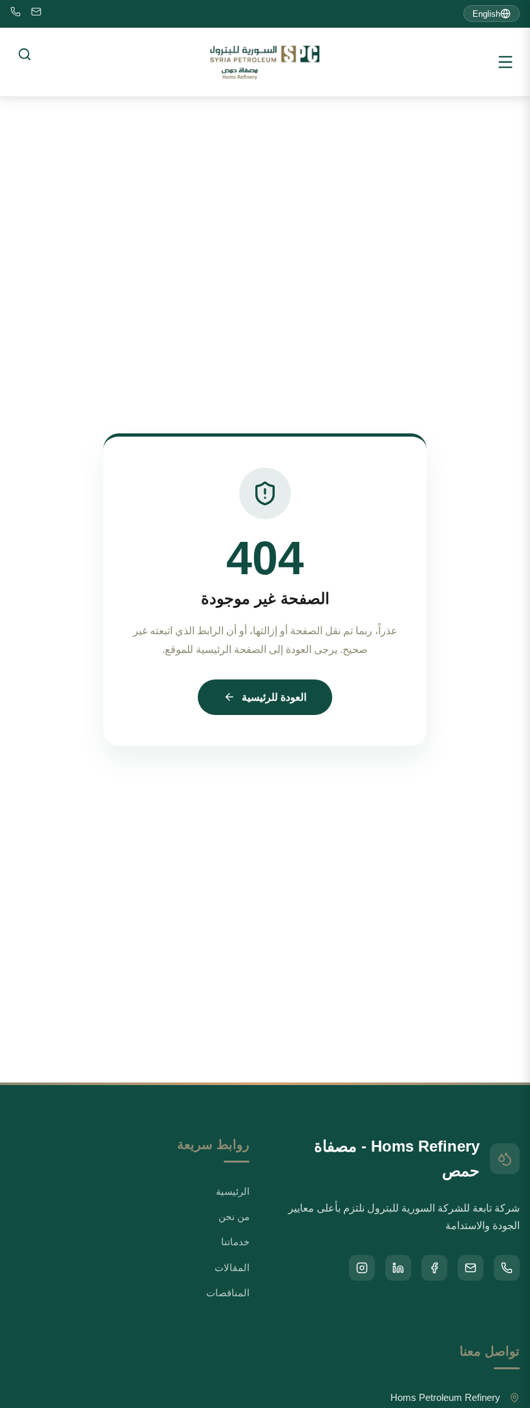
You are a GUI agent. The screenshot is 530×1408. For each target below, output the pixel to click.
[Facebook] (434, 1268)
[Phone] (15, 13)
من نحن (233, 1216)
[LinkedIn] (398, 1268)
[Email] (36, 13)
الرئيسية (232, 1191)
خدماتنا (235, 1241)
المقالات (232, 1267)
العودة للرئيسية (274, 697)
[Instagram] (362, 1268)
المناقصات (227, 1292)
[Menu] (505, 62)
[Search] (24, 54)
